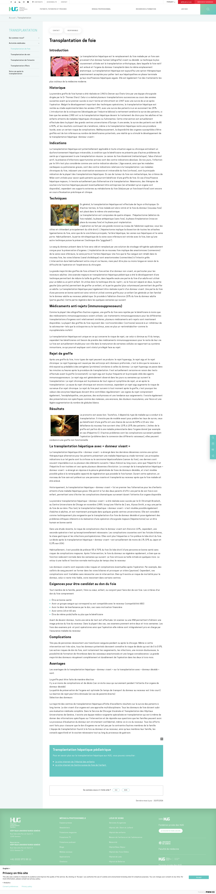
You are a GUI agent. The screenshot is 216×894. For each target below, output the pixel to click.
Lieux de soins (116, 818)
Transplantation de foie (20, 49)
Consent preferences (10, 886)
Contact (64, 2)
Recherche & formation (146, 9)
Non (125, 790)
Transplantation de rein (20, 55)
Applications (65, 857)
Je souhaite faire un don (170, 831)
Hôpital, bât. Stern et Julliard (121, 828)
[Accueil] (18, 9)
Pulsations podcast (68, 842)
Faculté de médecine (169, 849)
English (6, 868)
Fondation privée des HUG (171, 825)
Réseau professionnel (101, 9)
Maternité (113, 842)
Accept (198, 877)
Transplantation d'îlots (20, 66)
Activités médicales (17, 43)
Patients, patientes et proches (53, 9)
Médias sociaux (66, 852)
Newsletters (65, 828)
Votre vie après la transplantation (16, 73)
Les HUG (184, 9)
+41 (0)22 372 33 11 (21, 860)
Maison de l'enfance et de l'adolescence (125, 837)
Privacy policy (27, 886)
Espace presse (66, 823)
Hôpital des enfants (117, 833)
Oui (116, 790)
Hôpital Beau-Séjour (117, 847)
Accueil (12, 18)
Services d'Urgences (205, 2)
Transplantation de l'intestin (23, 60)
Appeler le (186, 2)
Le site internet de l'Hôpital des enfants (75, 762)
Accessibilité (52, 2)
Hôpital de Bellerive (117, 862)
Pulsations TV (65, 837)
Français (170, 2)
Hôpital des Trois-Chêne (119, 852)
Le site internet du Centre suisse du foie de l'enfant (81, 765)
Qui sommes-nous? (16, 38)
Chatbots (63, 862)
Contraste (38, 2)
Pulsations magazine (68, 833)
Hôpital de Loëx (115, 857)
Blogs (62, 847)
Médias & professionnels (73, 818)
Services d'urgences (117, 823)
